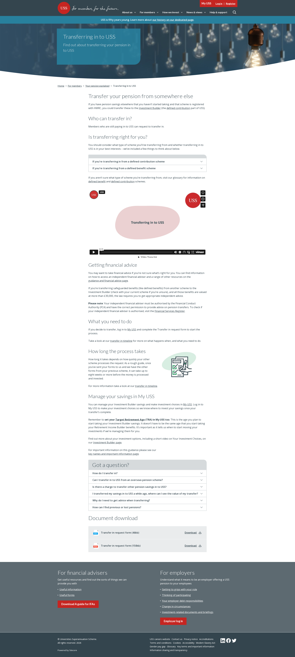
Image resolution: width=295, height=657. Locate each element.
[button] (129, 12)
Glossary (171, 646)
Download (193, 532)
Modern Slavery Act (205, 642)
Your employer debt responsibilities (182, 600)
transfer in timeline (121, 341)
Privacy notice (191, 639)
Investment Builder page (107, 442)
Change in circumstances (176, 606)
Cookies (177, 642)
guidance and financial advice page (108, 280)
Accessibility (188, 642)
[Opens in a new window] (222, 640)
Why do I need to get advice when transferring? (121, 500)
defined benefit (97, 181)
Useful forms (67, 595)
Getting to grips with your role (179, 589)
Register (231, 3)
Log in (219, 3)
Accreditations (206, 639)
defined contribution (178, 108)
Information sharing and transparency (168, 650)
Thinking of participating (176, 595)
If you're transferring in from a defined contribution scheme (128, 161)
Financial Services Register (170, 311)
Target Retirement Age (130, 419)
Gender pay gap (157, 646)
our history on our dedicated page (173, 19)
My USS (131, 329)
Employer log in (173, 621)
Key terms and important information (195, 646)
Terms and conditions (160, 642)
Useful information (70, 589)
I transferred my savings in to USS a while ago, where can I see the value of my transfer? (145, 493)
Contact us (177, 639)
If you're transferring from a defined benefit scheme (124, 168)
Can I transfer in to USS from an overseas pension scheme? (127, 480)
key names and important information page (113, 454)
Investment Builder (150, 108)
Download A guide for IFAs (78, 604)
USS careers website (160, 639)
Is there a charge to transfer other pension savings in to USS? (129, 487)
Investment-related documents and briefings (187, 612)
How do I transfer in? (105, 473)
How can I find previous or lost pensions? (116, 507)
